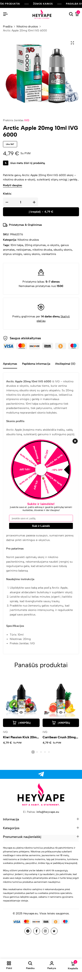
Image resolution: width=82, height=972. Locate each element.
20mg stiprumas (35, 245)
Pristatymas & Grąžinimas (25, 225)
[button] (21, 723)
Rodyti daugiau (12, 185)
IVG (26, 120)
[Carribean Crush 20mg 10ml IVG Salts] (61, 698)
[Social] (41, 774)
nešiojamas (23, 249)
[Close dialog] (75, 441)
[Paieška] (71, 14)
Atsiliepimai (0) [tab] (65, 363)
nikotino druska (42, 249)
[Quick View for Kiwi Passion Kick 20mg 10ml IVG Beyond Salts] (21, 712)
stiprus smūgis (12, 254)
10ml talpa (17, 245)
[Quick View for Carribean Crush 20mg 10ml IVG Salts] (61, 712)
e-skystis (53, 245)
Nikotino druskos (27, 26)
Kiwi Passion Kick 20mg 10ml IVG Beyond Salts (21, 737)
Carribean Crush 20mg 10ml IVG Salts (59, 737)
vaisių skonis (31, 254)
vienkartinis (48, 254)
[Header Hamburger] (5, 14)
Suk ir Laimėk (41, 525)
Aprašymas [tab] (10, 363)
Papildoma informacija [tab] (36, 363)
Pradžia (7, 26)
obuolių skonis (63, 249)
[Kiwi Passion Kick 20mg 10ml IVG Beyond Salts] (21, 698)
